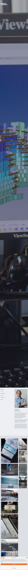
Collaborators (3, 397)
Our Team (2, 391)
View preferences (14, 568)
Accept (14, 564)
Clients (2, 395)
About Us (2, 389)
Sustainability (3, 393)
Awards (2, 399)
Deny (14, 566)
